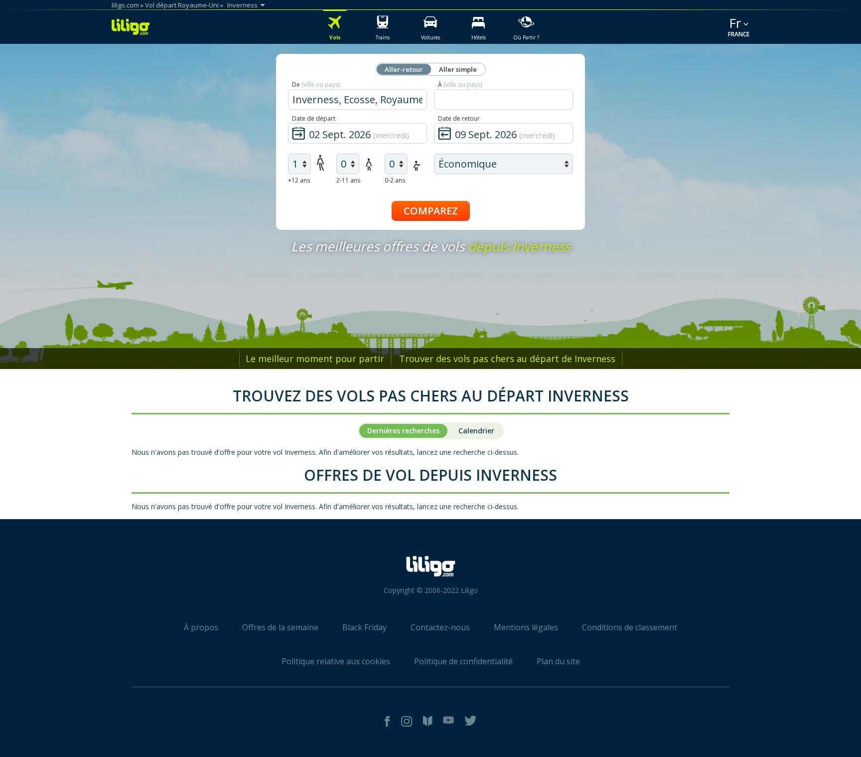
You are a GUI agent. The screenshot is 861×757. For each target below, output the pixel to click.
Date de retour (459, 118)
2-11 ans (348, 180)
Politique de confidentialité (463, 661)
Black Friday (364, 627)
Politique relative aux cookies (336, 661)
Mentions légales (526, 627)
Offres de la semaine (280, 627)
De (316, 84)
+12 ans (299, 180)
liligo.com (125, 4)
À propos (201, 627)
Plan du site (558, 661)
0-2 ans (395, 180)
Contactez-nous (440, 627)
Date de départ (313, 118)
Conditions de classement (629, 627)
